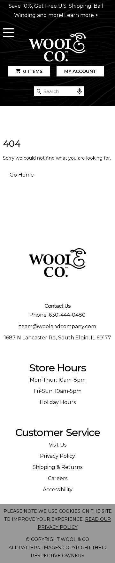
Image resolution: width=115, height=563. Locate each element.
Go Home (22, 175)
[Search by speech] (79, 91)
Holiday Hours (58, 402)
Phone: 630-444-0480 (57, 315)
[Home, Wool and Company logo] (57, 47)
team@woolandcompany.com (57, 326)
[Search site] (39, 91)
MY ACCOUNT (80, 71)
